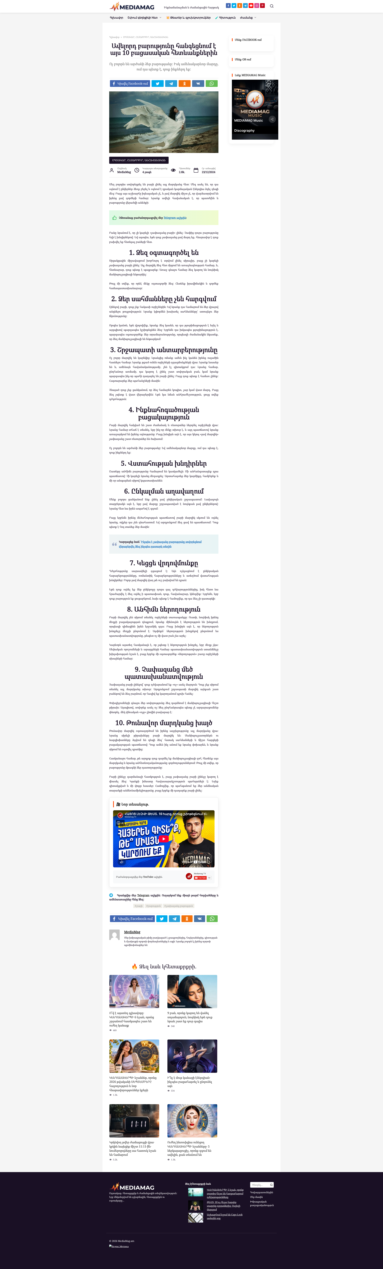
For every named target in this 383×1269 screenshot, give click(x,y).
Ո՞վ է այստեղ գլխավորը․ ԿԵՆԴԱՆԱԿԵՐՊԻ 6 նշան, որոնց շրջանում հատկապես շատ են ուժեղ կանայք (131, 1019)
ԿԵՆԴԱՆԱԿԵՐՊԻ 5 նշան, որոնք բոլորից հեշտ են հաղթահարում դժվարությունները (225, 1193)
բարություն (154, 906)
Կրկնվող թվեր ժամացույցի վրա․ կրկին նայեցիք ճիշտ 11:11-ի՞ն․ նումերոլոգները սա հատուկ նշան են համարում (132, 1148)
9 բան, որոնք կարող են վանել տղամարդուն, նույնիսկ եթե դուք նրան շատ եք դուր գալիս (189, 1017)
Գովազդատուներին (261, 1192)
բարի (139, 906)
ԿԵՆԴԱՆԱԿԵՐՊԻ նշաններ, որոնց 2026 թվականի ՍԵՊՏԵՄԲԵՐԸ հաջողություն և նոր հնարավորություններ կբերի (132, 1083)
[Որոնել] (271, 1185)
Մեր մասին (256, 1197)
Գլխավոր (116, 17)
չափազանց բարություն (179, 906)
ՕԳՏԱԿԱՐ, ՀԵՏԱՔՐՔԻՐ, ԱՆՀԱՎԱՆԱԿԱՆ (139, 160)
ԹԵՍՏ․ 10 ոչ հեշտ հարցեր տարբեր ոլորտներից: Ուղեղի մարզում (223, 1206)
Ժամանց (246, 17)
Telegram (143, 895)
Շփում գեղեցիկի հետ (143, 17)
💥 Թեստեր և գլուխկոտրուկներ (188, 17)
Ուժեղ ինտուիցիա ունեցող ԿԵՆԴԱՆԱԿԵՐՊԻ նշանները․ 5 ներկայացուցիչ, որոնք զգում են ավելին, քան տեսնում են (189, 1148)
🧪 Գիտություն (225, 17)
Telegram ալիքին (175, 217)
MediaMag (132, 932)
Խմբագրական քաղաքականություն (262, 1203)
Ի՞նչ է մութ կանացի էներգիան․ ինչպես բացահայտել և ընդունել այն (189, 1081)
